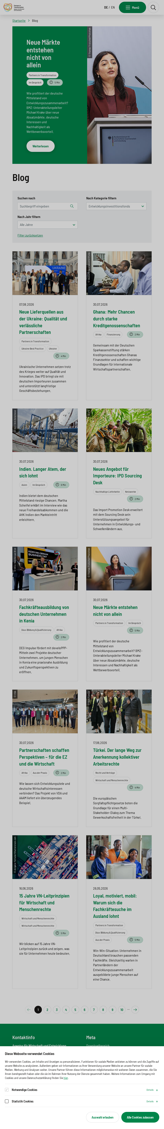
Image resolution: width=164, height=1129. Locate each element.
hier (66, 1078)
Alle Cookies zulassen (140, 1117)
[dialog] (82, 1087)
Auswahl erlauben (102, 1117)
